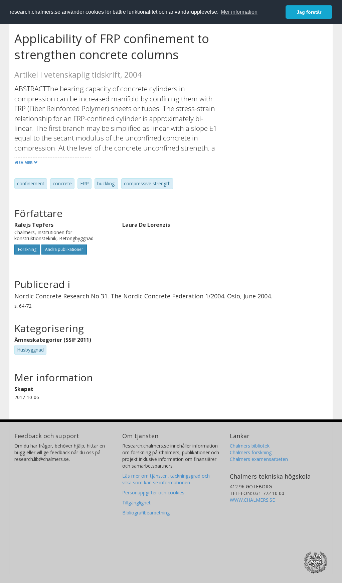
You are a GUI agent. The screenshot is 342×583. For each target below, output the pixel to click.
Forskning (27, 249)
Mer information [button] (239, 12)
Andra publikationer (64, 249)
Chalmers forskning (251, 452)
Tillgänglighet (136, 502)
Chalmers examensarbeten (259, 459)
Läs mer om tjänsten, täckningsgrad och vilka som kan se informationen (166, 479)
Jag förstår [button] (309, 12)
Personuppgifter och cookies (153, 492)
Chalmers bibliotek (250, 446)
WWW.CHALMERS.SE (252, 500)
